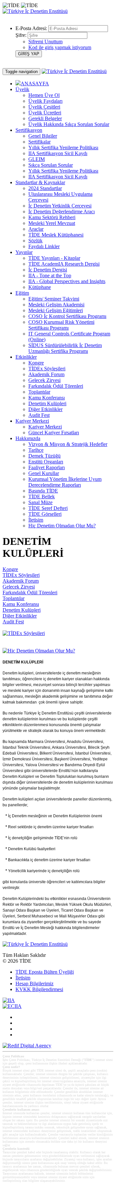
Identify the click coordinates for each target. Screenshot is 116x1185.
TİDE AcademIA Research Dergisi (64, 264)
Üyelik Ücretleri (44, 112)
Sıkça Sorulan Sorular (50, 165)
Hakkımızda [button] (27, 438)
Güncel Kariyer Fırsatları (53, 432)
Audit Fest (39, 415)
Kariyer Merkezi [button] (32, 421)
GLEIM (36, 159)
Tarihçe (36, 450)
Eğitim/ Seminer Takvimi (53, 299)
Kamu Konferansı (46, 397)
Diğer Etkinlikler (45, 409)
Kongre (36, 362)
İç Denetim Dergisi (47, 269)
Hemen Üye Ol (44, 95)
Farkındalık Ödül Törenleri (55, 386)
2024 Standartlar (45, 188)
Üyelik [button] (22, 89)
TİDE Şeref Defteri (48, 508)
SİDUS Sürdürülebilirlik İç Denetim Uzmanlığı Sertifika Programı (65, 348)
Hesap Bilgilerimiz (34, 983)
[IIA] (9, 1000)
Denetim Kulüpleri (47, 403)
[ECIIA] (12, 1006)
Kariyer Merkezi (45, 426)
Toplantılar (39, 392)
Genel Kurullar (43, 473)
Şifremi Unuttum (45, 41)
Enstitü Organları (45, 461)
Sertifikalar (39, 141)
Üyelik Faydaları (45, 101)
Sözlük (35, 240)
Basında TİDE (43, 490)
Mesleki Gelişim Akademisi (56, 304)
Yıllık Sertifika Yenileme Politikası (63, 147)
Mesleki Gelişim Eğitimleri (55, 310)
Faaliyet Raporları (46, 467)
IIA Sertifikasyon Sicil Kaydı (57, 153)
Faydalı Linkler (44, 246)
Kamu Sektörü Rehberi (51, 217)
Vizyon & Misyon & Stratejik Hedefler (67, 444)
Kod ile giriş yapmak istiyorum (59, 47)
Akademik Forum (46, 374)
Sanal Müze (40, 502)
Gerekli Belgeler (45, 118)
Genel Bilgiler (42, 136)
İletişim (35, 520)
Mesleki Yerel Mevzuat (51, 223)
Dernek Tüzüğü (44, 456)
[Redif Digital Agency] (27, 1045)
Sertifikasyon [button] (28, 130)
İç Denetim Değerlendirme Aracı (61, 211)
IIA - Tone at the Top (49, 275)
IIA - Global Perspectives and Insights (66, 281)
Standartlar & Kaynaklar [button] (40, 182)
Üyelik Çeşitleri (44, 107)
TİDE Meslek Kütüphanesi (55, 235)
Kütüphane (39, 287)
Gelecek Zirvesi (44, 380)
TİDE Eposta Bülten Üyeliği (44, 972)
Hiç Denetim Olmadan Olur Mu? (62, 525)
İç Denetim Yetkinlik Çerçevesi (60, 205)
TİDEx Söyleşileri (46, 368)
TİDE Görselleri (45, 514)
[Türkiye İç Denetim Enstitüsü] (35, 11)
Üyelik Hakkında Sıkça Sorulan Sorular (68, 124)
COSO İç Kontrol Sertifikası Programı (67, 316)
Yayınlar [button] (24, 252)
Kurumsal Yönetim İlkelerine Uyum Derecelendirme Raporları (65, 482)
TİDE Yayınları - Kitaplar (54, 258)
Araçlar (36, 229)
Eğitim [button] (22, 293)
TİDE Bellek (41, 496)
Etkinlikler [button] (26, 357)
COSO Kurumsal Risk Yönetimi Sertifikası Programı (61, 325)
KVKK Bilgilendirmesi (39, 989)
